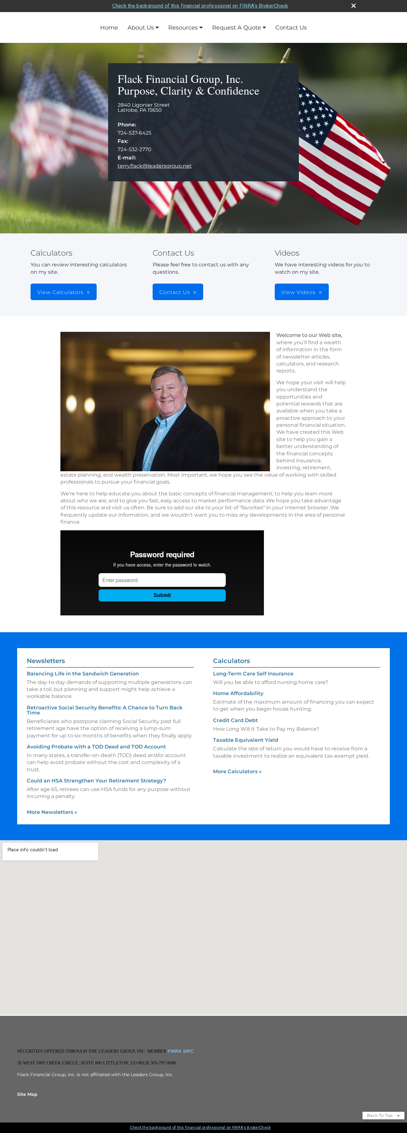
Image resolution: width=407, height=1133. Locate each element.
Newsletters (46, 661)
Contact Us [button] (174, 292)
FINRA (174, 1051)
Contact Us (291, 27)
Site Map (27, 1094)
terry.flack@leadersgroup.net (155, 166)
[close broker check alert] (353, 5)
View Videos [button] (298, 292)
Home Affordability (238, 693)
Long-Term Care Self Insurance (253, 674)
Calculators (231, 661)
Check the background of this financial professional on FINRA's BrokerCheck (200, 6)
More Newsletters (52, 812)
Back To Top (380, 1115)
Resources (183, 27)
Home (109, 27)
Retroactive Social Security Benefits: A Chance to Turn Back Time (105, 710)
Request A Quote (236, 27)
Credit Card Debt (235, 720)
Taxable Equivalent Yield (245, 740)
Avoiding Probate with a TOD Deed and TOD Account (96, 747)
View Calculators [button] (60, 292)
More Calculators (237, 771)
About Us (141, 27)
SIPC (188, 1051)
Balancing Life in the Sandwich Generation (83, 674)
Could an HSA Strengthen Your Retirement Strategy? (96, 781)
